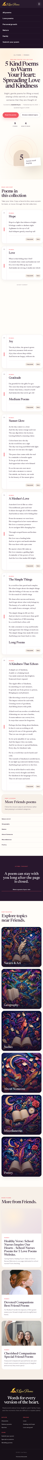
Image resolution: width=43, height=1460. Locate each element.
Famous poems (7, 1424)
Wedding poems (7, 1443)
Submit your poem (11, 42)
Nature (6, 30)
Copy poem (30, 239)
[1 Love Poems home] (11, 4)
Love (24, 1421)
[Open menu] (39, 4)
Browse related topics (30, 115)
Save (38, 239)
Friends (26, 55)
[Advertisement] (21, 308)
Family (5, 36)
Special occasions (8, 1439)
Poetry (4, 845)
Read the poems (10, 115)
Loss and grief (28, 1427)
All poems (7, 12)
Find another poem (21, 1456)
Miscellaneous (7, 839)
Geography (5, 824)
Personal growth (10, 24)
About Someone (7, 834)
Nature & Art (6, 819)
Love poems (8, 18)
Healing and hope (29, 1424)
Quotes (4, 1427)
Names (4, 829)
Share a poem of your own (21, 889)
